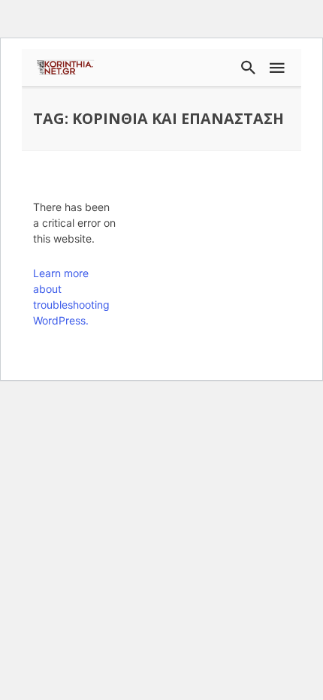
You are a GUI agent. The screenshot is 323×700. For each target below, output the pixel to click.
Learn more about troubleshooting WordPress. (71, 297)
